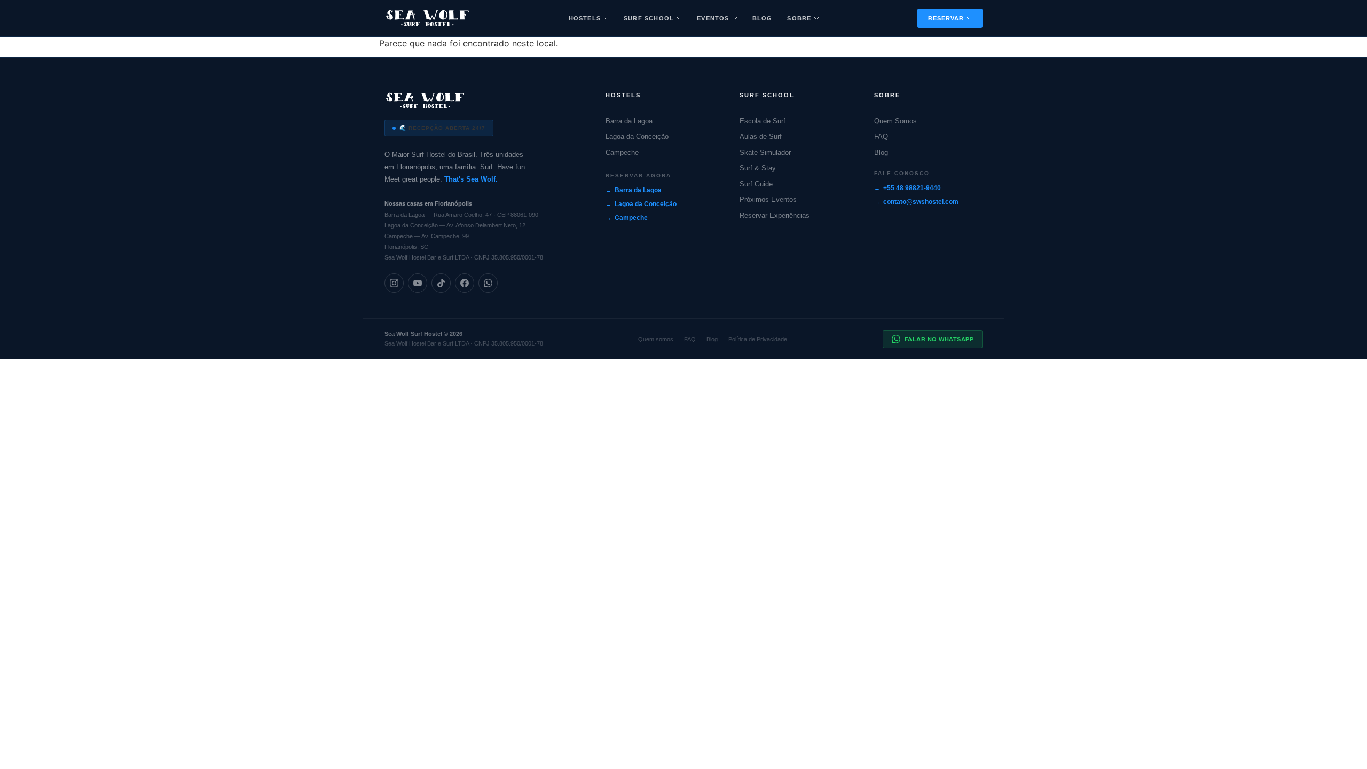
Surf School (649, 18)
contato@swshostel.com (921, 202)
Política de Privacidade (757, 339)
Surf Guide (756, 184)
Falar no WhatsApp (939, 339)
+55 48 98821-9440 (912, 188)
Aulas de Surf (761, 136)
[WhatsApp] (488, 283)
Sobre (799, 18)
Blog (762, 18)
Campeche (622, 152)
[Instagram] (394, 283)
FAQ (881, 136)
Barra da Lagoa (629, 121)
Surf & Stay (758, 168)
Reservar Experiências (775, 215)
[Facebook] (464, 283)
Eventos (713, 18)
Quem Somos (895, 121)
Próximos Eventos (768, 199)
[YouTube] (417, 283)
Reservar (946, 18)
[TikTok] (441, 283)
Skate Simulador (765, 152)
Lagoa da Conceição (637, 136)
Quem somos (655, 339)
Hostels (585, 18)
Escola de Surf (762, 121)
